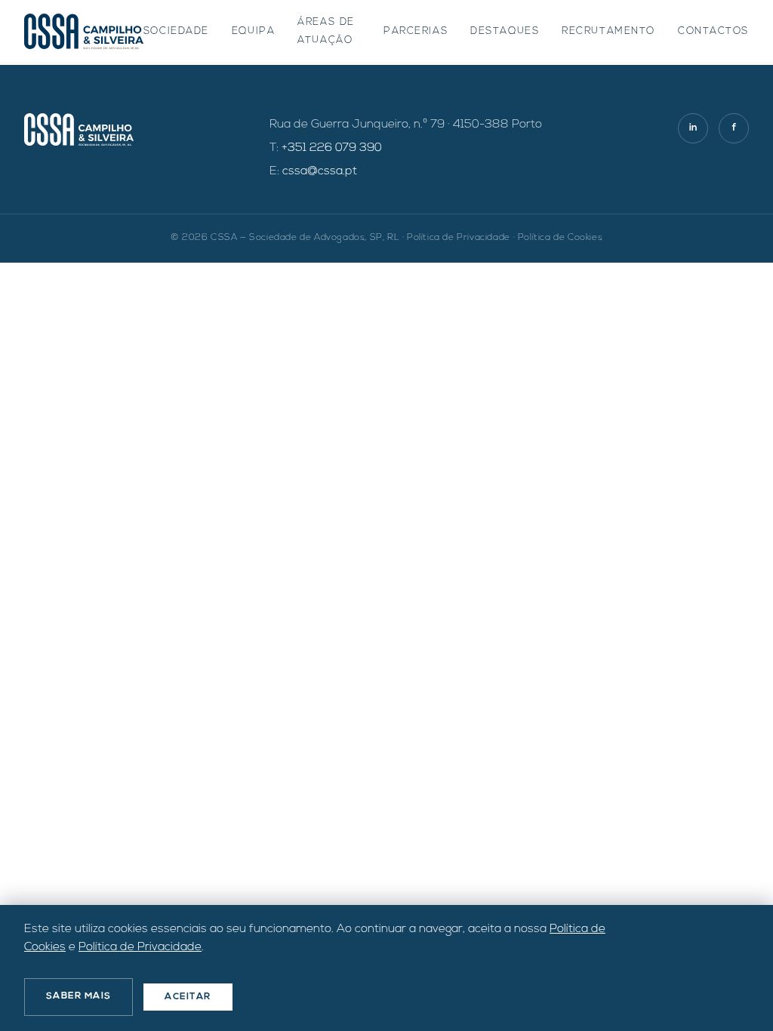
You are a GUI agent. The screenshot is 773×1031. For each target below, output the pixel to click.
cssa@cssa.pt (319, 171)
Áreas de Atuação (325, 31)
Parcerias (415, 31)
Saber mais (78, 996)
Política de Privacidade (458, 237)
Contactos (713, 31)
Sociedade (176, 31)
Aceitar (188, 997)
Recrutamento (608, 31)
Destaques (504, 31)
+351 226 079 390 (332, 148)
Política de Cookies (560, 237)
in (693, 128)
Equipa (253, 31)
